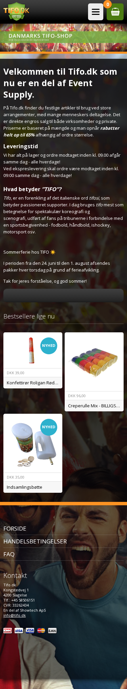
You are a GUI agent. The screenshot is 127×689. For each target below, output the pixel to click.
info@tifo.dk (14, 615)
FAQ (9, 554)
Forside (14, 528)
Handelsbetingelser (35, 541)
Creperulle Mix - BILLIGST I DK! (96, 406)
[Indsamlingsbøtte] (33, 443)
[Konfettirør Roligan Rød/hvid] (33, 350)
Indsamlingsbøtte (24, 487)
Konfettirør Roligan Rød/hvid (34, 383)
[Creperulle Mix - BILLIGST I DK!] (94, 362)
